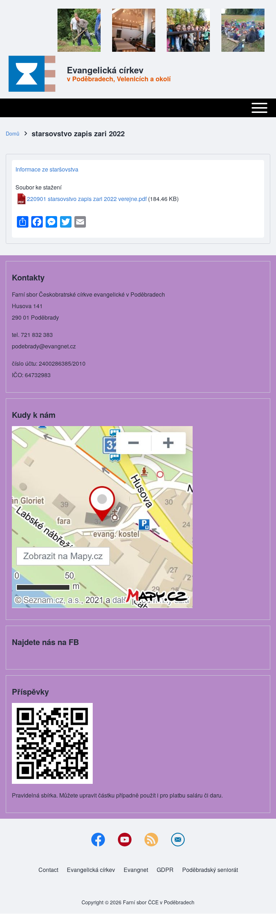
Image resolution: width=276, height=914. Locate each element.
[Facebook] (98, 839)
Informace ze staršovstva (46, 169)
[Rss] (151, 839)
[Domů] (34, 74)
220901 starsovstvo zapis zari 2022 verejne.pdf (87, 199)
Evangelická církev (105, 70)
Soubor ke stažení (38, 187)
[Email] (178, 839)
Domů (12, 133)
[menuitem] (48, 869)
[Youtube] (125, 839)
